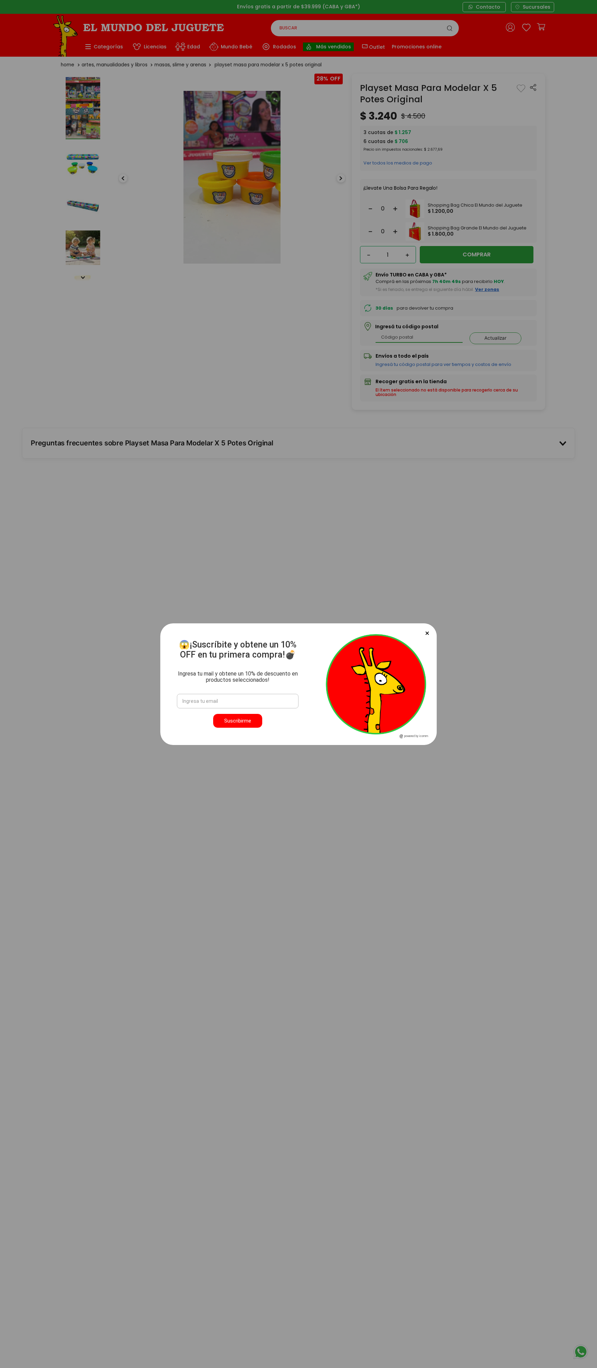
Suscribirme (237, 721)
